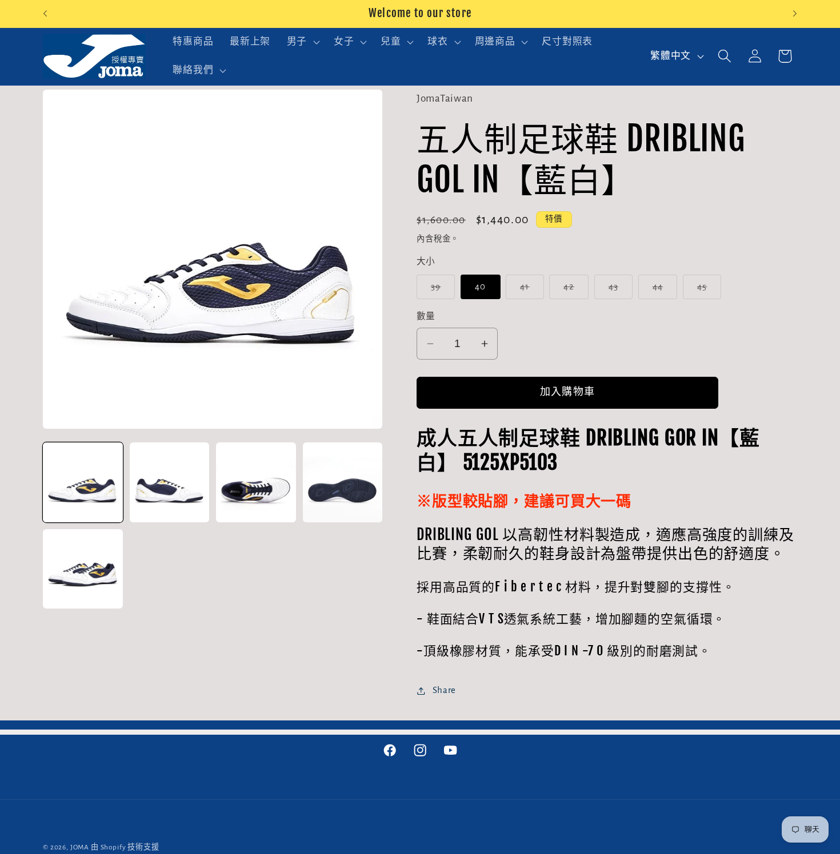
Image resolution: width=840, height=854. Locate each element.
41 (529, 290)
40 (480, 286)
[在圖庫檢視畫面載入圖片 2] (170, 482)
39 (441, 290)
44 (663, 290)
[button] (301, 42)
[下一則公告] (794, 14)
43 (619, 290)
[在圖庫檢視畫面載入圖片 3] (256, 482)
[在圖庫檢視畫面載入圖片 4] (343, 482)
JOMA (79, 847)
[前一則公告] (45, 14)
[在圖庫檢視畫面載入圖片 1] (83, 482)
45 (707, 290)
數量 (426, 316)
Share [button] (444, 690)
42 (573, 290)
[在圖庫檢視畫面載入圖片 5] (83, 569)
